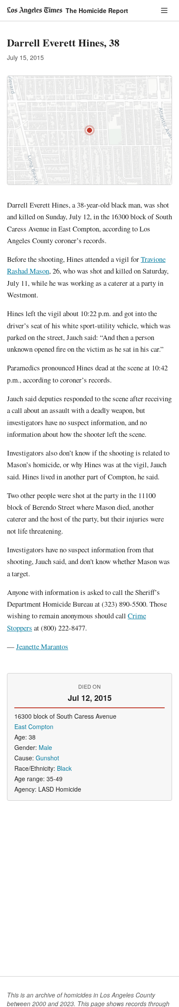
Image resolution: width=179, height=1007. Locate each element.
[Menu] (164, 10)
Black (64, 768)
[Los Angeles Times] (34, 10)
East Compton (33, 726)
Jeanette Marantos (42, 646)
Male (45, 747)
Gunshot (47, 757)
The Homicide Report (97, 10)
